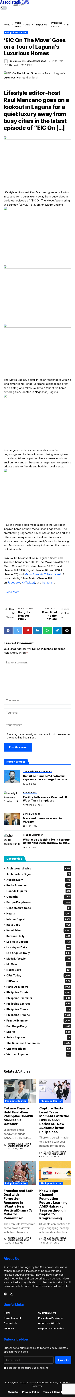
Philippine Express (38, 1003)
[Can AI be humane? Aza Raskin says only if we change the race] (12, 776)
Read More (12, 592)
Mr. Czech (38, 964)
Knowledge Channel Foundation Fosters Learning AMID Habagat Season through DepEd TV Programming (53, 1204)
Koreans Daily (38, 936)
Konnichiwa (38, 930)
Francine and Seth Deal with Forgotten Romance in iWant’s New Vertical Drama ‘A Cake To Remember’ (18, 1204)
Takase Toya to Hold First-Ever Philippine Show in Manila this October (18, 1116)
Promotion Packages (50, 1318)
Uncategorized (38, 1048)
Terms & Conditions (55, 1392)
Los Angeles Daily (38, 952)
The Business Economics (38, 1043)
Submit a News (47, 1312)
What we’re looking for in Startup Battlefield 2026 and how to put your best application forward (46, 841)
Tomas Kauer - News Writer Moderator (19, 1145)
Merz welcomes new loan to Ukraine (42, 820)
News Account (12, 1318)
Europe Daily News (38, 902)
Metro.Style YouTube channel (42, 574)
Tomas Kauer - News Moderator (28, 61)
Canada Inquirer (38, 891)
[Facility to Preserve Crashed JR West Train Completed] (12, 797)
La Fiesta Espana (38, 941)
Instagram (48, 582)
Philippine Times (38, 1009)
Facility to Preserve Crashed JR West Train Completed (45, 799)
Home (7, 24)
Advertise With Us (49, 1323)
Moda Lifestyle (38, 958)
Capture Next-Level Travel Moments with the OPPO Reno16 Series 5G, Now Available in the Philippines (54, 1120)
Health (38, 913)
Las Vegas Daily (38, 947)
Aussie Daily (38, 879)
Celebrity (38, 896)
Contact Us (10, 1323)
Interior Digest (38, 919)
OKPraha (38, 981)
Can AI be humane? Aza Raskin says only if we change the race (45, 777)
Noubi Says (38, 969)
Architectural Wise (38, 868)
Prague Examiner (38, 1020)
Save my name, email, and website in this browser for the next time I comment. (39, 736)
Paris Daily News (38, 986)
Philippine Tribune (38, 1014)
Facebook (13, 582)
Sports (38, 1031)
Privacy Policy (31, 1392)
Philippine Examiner (38, 998)
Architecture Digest (38, 874)
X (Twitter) (28, 582)
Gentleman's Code (38, 907)
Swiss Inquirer (38, 1037)
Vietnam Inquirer (38, 1054)
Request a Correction (51, 1328)
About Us (9, 1328)
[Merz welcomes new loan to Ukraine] (12, 819)
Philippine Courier (15, 32)
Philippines (41, 24)
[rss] (11, 1294)
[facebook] (5, 1294)
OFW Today (38, 975)
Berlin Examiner (38, 885)
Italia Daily (38, 924)
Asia (27, 24)
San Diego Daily (38, 1026)
